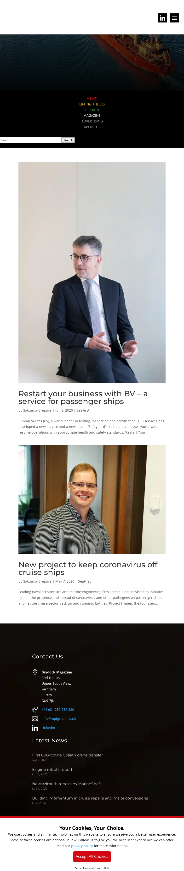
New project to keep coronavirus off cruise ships (87, 568)
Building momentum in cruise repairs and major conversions (90, 798)
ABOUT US (92, 127)
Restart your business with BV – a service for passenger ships (83, 397)
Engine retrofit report (52, 769)
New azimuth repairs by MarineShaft (66, 784)
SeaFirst (83, 410)
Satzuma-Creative (37, 410)
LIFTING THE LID (92, 104)
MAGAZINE (92, 115)
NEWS (92, 98)
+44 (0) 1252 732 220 (57, 709)
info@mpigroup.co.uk (58, 718)
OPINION (92, 110)
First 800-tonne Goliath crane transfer (67, 755)
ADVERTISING (92, 121)
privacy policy (82, 845)
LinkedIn (48, 727)
